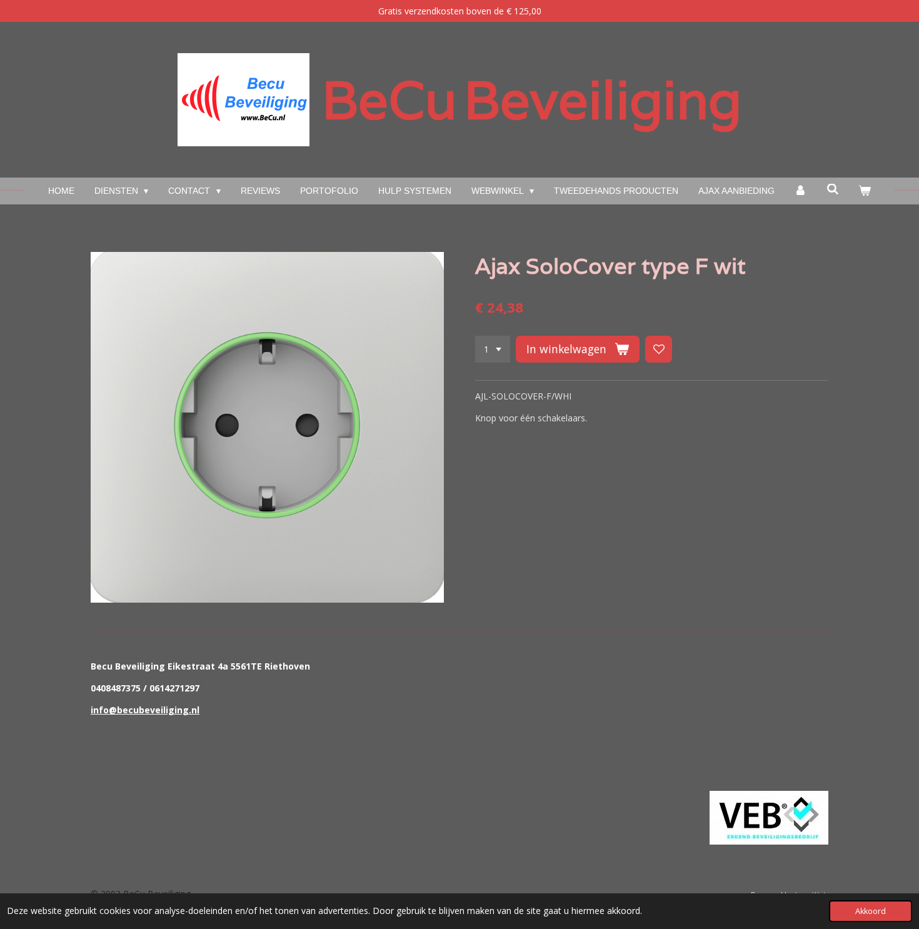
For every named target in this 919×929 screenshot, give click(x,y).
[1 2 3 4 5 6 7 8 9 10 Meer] (492, 349)
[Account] (801, 191)
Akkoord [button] (870, 911)
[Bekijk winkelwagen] (865, 191)
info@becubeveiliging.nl (145, 710)
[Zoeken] (833, 189)
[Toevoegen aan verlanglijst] (659, 349)
